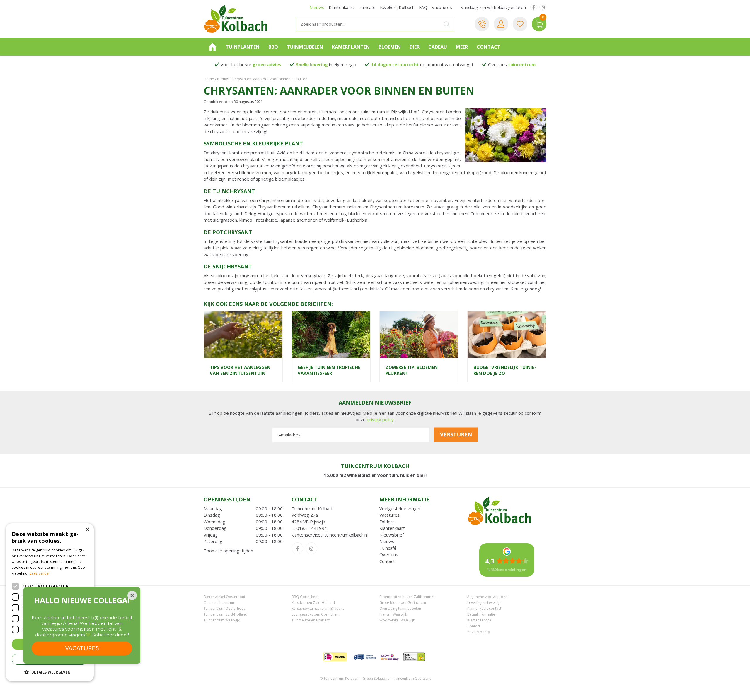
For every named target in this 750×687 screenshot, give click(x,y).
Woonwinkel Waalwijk (397, 620)
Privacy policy (478, 632)
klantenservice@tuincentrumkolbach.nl (330, 535)
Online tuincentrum (219, 602)
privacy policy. (381, 419)
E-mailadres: (289, 435)
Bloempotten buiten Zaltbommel (406, 597)
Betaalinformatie (481, 614)
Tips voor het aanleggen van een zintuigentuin (240, 370)
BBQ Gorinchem (305, 597)
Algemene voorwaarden (487, 597)
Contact (387, 561)
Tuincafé (387, 548)
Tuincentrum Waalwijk (222, 620)
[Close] (132, 595)
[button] (50, 672)
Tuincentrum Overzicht (412, 678)
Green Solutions (376, 678)
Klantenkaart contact (484, 608)
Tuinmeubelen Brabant (311, 620)
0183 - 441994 (311, 528)
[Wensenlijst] (520, 24)
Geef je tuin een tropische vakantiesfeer (329, 370)
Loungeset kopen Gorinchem (316, 614)
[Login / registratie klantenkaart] (501, 24)
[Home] (212, 47)
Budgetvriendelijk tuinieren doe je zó (504, 370)
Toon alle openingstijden (228, 551)
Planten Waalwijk (393, 614)
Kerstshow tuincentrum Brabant (318, 608)
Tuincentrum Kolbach (313, 508)
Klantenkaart (392, 528)
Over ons (388, 554)
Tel (482, 24)
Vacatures (389, 515)
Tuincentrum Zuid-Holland (225, 614)
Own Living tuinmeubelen (400, 608)
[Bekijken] (539, 24)
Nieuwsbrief (391, 535)
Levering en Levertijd (484, 602)
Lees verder (40, 573)
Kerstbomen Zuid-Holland (313, 602)
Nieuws (386, 541)
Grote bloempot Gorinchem (402, 602)
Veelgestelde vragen (400, 508)
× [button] (87, 529)
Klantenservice (479, 620)
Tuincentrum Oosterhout (224, 608)
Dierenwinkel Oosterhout (224, 597)
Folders (387, 522)
